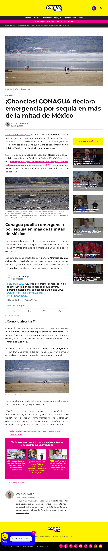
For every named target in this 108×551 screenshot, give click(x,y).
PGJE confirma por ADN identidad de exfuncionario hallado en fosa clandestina (87, 232)
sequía (22, 483)
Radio (71, 22)
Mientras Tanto (70, 18)
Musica (36, 18)
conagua (15, 483)
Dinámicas (61, 22)
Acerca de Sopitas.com (62, 536)
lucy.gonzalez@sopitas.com (28, 497)
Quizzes (50, 22)
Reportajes (39, 22)
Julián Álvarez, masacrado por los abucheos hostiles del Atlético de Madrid (87, 256)
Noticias (28, 18)
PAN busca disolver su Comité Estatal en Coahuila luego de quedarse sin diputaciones (85, 186)
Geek (81, 18)
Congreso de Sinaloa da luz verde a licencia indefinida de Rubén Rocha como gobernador (87, 279)
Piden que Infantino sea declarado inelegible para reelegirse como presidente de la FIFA (87, 162)
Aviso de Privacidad (43, 536)
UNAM (12, 241)
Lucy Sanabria (21, 123)
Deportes (46, 18)
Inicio (7, 25)
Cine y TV (57, 18)
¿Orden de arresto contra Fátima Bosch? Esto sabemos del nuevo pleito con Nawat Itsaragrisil (87, 209)
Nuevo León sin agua (17, 134)
